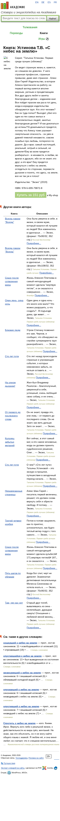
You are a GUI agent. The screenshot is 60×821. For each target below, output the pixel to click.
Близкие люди (12, 330)
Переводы (16, 33)
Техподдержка (22, 758)
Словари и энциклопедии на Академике (28, 12)
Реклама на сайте (36, 758)
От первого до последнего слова (12, 416)
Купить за (30, 195)
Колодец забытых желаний (9, 442)
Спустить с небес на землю (19, 723)
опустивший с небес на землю (21, 706)
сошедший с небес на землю (20, 642)
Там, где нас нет (14, 602)
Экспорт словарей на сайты (12, 768)
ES (49, 2)
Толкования (30, 27)
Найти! (52, 18)
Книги (44, 33)
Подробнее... (34, 243)
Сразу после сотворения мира (12, 281)
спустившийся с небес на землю (22, 656)
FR (55, 2)
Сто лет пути (12, 356)
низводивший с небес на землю (22, 672)
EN (36, 2)
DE (43, 2)
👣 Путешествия (8, 763)
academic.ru (13, 5)
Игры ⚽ (43, 38)
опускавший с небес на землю (21, 689)
